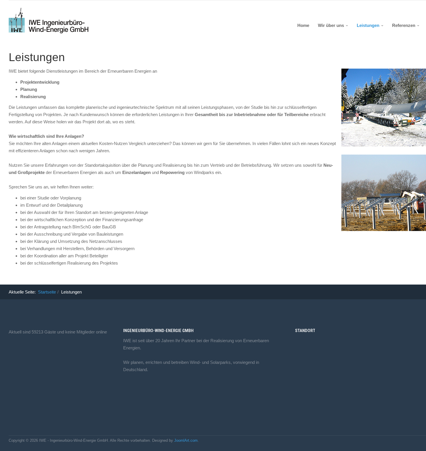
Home (303, 25)
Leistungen (369, 25)
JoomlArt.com (186, 440)
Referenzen (404, 25)
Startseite (47, 291)
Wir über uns (331, 25)
